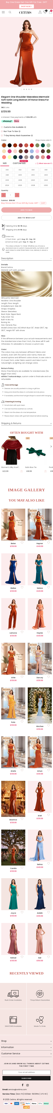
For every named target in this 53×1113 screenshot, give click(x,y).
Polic (13, 722)
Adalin (40, 913)
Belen (13, 543)
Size (5, 163)
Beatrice (13, 820)
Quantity (4, 190)
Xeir (39, 958)
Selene (40, 588)
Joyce (13, 913)
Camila (13, 868)
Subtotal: (4, 200)
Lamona (13, 633)
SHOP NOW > (26, 6)
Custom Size (20, 163)
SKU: (3, 107)
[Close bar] (51, 1)
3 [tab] (26, 89)
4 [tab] (29, 89)
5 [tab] (31, 89)
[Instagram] (27, 1085)
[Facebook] (22, 1085)
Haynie (40, 633)
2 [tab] (24, 89)
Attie (13, 677)
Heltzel (13, 958)
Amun (39, 771)
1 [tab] (21, 89)
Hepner (39, 543)
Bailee (13, 588)
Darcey (40, 677)
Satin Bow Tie (30, 467)
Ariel (40, 815)
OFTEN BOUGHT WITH (26, 432)
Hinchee (39, 726)
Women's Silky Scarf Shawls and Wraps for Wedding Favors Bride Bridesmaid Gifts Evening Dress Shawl (11, 467)
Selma (40, 864)
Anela (13, 771)
